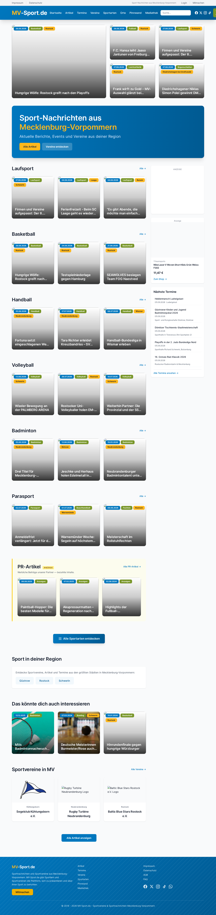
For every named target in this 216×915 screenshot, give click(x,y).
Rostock (44, 680)
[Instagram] (205, 12)
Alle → (142, 168)
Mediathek (151, 12)
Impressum (17, 2)
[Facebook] (196, 12)
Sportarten (110, 12)
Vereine (94, 12)
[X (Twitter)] (200, 12)
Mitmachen (198, 2)
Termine (82, 12)
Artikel (69, 12)
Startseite (56, 12)
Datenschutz (35, 2)
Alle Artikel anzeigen (79, 837)
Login (184, 2)
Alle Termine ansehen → (166, 373)
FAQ (145, 879)
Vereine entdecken (57, 146)
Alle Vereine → (138, 769)
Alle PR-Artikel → (132, 566)
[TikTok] (209, 12)
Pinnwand (136, 12)
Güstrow (24, 680)
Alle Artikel (29, 146)
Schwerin (64, 680)
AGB (145, 874)
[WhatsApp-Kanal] (171, 886)
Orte (123, 12)
